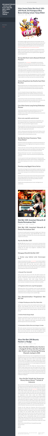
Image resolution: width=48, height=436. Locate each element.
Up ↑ (42, 433)
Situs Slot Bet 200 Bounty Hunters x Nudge (28, 340)
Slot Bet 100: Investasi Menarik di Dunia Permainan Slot (31, 221)
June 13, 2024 (20, 343)
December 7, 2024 (21, 224)
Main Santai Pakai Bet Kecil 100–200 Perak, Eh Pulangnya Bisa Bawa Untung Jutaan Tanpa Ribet (31, 10)
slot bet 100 (34, 389)
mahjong (3, 26)
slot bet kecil (28, 62)
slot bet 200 (33, 261)
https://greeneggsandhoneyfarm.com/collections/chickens (28, 47)
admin (27, 224)
